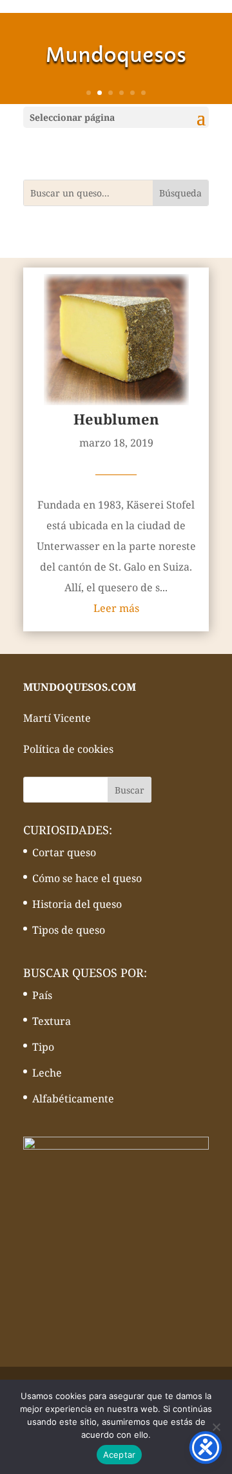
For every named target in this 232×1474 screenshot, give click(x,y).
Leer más (116, 608)
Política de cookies (68, 749)
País (42, 995)
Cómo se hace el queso (87, 878)
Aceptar (119, 1454)
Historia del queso (77, 904)
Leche (47, 1073)
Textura (51, 1021)
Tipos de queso (68, 930)
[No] (215, 1426)
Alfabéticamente (73, 1098)
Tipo (43, 1047)
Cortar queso (64, 852)
